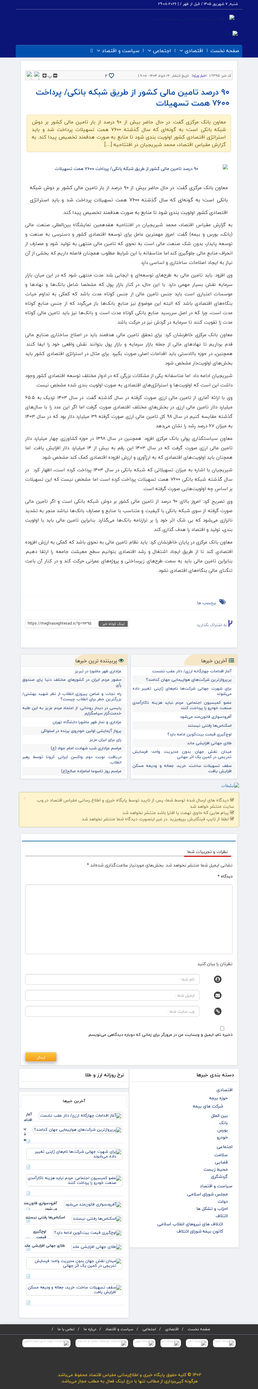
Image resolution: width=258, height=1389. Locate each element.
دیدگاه (225, 876)
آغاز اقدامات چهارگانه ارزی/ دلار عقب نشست (192, 671)
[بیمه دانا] (170, 1343)
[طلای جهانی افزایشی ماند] (97, 1246)
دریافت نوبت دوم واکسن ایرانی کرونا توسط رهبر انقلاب (71, 759)
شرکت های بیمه (208, 1106)
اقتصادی (194, 50)
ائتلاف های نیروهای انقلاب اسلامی (190, 1224)
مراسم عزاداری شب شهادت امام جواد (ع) (86, 748)
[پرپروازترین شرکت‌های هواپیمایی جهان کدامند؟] (77, 1129)
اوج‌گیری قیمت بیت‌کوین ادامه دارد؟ (199, 734)
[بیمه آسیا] (224, 1343)
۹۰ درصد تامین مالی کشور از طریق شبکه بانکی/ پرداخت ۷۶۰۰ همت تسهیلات (132, 97)
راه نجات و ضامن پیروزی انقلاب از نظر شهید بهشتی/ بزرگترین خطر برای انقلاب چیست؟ (71, 696)
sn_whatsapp (178, 635)
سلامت (221, 1155)
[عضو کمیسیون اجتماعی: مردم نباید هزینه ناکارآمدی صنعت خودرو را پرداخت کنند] (74, 1179)
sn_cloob (187, 635)
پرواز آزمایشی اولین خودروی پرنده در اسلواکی (81, 731)
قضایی (221, 1162)
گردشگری (219, 1176)
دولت (223, 1201)
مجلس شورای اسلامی (207, 1194)
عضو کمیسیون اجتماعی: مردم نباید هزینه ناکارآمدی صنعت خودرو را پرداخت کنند (182, 705)
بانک (223, 1123)
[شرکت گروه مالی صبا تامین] (46, 1343)
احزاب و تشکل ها (212, 1208)
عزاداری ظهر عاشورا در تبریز (98, 671)
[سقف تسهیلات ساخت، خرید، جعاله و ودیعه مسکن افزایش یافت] (74, 1289)
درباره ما (90, 1329)
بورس (222, 1130)
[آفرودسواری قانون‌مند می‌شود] (93, 1203)
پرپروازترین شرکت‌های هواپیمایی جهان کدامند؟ (189, 679)
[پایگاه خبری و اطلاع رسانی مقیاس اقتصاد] (193, 18)
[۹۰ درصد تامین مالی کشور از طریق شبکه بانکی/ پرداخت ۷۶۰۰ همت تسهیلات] (129, 168)
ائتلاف (222, 1216)
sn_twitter (168, 635)
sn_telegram (207, 635)
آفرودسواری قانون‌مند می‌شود (206, 716)
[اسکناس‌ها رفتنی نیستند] (97, 1218)
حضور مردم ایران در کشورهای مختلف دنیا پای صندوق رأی (71, 682)
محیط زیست (216, 1169)
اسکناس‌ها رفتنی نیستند (210, 725)
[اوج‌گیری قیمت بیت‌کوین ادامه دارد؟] (87, 1232)
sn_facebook (226, 635)
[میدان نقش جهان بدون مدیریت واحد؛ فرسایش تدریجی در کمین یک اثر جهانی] (74, 1262)
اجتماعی (162, 50)
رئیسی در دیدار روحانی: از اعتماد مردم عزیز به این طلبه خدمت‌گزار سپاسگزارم (71, 710)
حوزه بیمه (218, 1098)
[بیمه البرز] (197, 1343)
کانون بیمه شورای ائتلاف (200, 1231)
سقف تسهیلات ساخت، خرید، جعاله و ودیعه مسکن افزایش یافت (182, 768)
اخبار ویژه (199, 76)
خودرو (222, 1137)
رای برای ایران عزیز (105, 739)
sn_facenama (197, 635)
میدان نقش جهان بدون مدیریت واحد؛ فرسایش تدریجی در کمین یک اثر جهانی (182, 754)
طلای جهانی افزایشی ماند (209, 743)
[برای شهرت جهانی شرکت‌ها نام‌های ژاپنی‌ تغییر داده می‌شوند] (74, 1153)
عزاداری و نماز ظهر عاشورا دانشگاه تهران (87, 722)
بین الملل (219, 1115)
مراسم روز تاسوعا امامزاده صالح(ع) (91, 771)
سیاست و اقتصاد (120, 50)
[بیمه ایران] (144, 1343)
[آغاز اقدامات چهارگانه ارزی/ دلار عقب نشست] (80, 1115)
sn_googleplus (217, 635)
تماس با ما (66, 1329)
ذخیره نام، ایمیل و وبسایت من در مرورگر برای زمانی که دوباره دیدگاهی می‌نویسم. (160, 1034)
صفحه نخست (224, 50)
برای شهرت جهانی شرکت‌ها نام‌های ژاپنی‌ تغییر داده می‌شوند (182, 691)
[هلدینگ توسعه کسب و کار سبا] (102, 1343)
